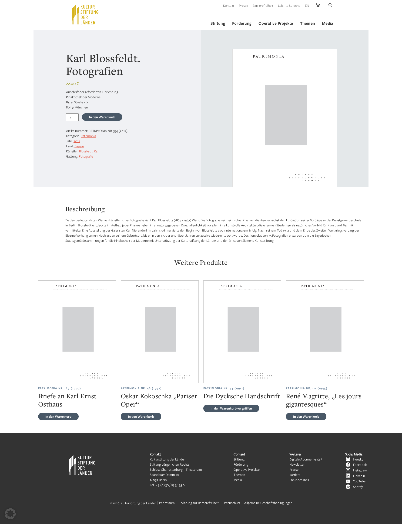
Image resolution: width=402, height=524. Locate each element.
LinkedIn (359, 476)
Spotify (358, 486)
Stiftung (239, 459)
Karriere (294, 474)
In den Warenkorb (102, 117)
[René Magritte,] (325, 331)
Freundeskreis (299, 479)
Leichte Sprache (289, 5)
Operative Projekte (247, 469)
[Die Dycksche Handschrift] (242, 331)
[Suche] (330, 5)
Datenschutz (231, 502)
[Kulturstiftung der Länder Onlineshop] (318, 5)
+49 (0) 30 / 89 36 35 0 (169, 485)
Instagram (360, 470)
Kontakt (228, 5)
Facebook (360, 464)
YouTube (359, 481)
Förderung (241, 464)
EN (307, 5)
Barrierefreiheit (263, 5)
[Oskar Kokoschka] (160, 331)
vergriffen (231, 408)
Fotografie (86, 156)
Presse (243, 5)
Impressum (167, 502)
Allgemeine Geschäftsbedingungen (268, 502)
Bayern (79, 146)
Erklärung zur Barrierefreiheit (199, 502)
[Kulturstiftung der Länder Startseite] (85, 14)
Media (238, 479)
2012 (77, 141)
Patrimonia (88, 136)
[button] (10, 514)
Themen (239, 474)
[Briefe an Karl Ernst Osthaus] (77, 331)
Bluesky (358, 459)
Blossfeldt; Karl (89, 151)
